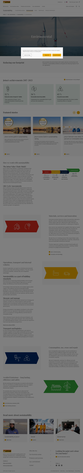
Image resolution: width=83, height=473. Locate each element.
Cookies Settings (27, 55)
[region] (42, 53)
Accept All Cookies (56, 55)
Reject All (47, 55)
